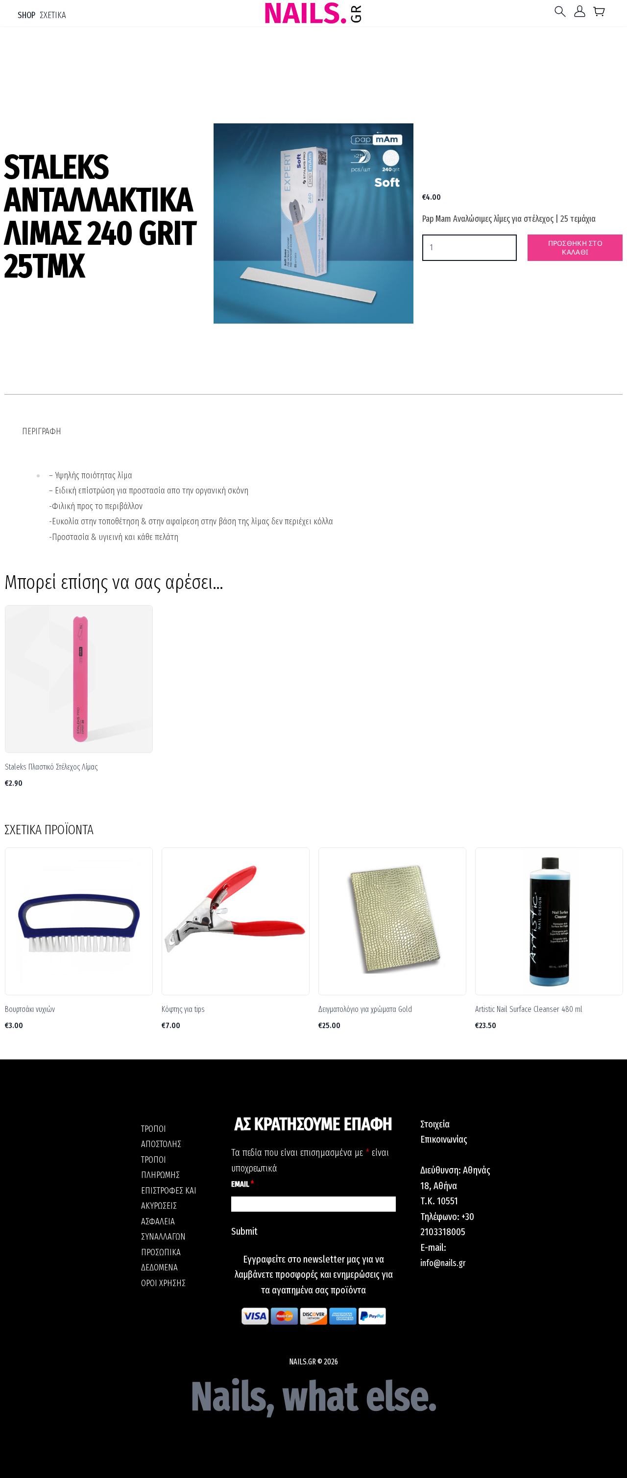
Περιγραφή (41, 431)
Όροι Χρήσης (163, 1283)
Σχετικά (53, 15)
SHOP (26, 15)
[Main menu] (562, 11)
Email (242, 1184)
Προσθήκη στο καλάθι (575, 247)
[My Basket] (599, 13)
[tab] (41, 431)
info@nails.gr (443, 1263)
